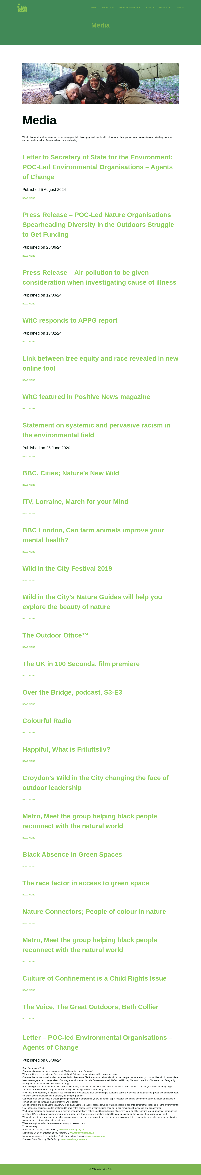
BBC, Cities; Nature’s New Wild (70, 473)
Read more (28, 198)
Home (94, 7)
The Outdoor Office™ (55, 635)
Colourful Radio (46, 720)
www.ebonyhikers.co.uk (82, 1133)
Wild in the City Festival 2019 (67, 568)
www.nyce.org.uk (96, 1136)
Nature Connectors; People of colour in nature (94, 911)
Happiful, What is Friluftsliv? (66, 749)
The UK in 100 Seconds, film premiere (81, 663)
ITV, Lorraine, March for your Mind (75, 501)
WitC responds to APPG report (69, 320)
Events (150, 7)
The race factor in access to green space (85, 883)
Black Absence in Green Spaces (72, 854)
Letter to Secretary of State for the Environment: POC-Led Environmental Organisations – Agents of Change (97, 167)
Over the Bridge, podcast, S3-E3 (72, 692)
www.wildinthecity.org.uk (72, 1129)
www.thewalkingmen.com (74, 1139)
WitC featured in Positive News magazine (86, 396)
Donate (180, 7)
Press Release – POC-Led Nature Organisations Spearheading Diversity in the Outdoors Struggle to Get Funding (98, 224)
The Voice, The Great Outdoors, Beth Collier (90, 1007)
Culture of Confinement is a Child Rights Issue (94, 978)
